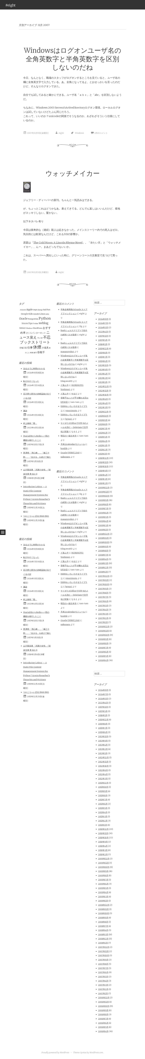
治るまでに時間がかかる (34, 368)
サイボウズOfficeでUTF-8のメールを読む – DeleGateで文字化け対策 (74, 427)
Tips (30, 323)
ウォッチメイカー (72, 173)
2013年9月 (103, 369)
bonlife (64, 448)
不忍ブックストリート (35, 339)
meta (47, 314)
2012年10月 (103, 395)
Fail (44, 310)
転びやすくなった (31, 381)
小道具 (45, 347)
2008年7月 (103, 555)
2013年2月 (103, 378)
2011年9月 (102, 420)
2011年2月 (102, 449)
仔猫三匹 (23, 348)
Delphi (35, 310)
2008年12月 (103, 534)
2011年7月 (102, 428)
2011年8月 (102, 424)
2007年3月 (103, 614)
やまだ (74, 393)
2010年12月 (103, 458)
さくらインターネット (36, 333)
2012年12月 (103, 386)
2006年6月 (103, 652)
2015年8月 (102, 352)
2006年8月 (103, 643)
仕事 (30, 347)
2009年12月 (103, 487)
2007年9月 (103, 588)
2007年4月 (103, 609)
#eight (10, 5)
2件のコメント (101, 133)
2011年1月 (102, 454)
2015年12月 (103, 348)
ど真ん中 (65, 385)
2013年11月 (103, 365)
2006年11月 (103, 631)
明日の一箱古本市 (68, 436)
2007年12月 (103, 576)
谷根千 (41, 352)
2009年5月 (103, 517)
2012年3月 (103, 407)
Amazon (23, 310)
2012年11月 (103, 390)
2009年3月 (103, 525)
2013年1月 (102, 382)
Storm (25, 323)
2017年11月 (103, 336)
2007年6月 (103, 601)
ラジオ (40, 338)
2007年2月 (103, 618)
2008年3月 (103, 563)
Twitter (35, 323)
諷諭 (25, 410)
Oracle (23, 318)
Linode (36, 314)
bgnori (68, 419)
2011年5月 (102, 437)
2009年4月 (103, 521)
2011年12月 (103, 411)
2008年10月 (103, 542)
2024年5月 (103, 327)
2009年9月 (103, 500)
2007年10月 (103, 584)
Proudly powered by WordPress (55, 1052)
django (40, 310)
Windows (79, 133)
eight (61, 133)
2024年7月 (103, 323)
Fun (48, 309)
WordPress (37, 328)
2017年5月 (102, 340)
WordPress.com (96, 1052)
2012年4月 (103, 403)
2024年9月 (103, 319)
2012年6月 (103, 399)
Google (24, 314)
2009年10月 (103, 496)
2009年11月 (103, 492)
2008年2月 (103, 567)
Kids (30, 314)
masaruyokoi (67, 351)
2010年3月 (103, 479)
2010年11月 (103, 462)
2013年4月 (103, 374)
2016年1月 (102, 344)
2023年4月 (103, 331)
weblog (43, 323)
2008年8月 (103, 550)
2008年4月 (103, 559)
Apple (29, 309)
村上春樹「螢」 (30, 423)
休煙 (37, 347)
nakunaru (65, 457)
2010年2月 (103, 483)
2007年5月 (103, 605)
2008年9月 (103, 546)
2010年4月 (103, 475)
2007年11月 (103, 580)
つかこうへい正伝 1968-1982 (36, 516)
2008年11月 (103, 538)
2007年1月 (103, 622)
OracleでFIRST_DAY (70, 452)
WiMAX (22, 328)
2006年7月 (103, 647)
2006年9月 (103, 639)
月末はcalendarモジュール (73, 444)
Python (45, 318)
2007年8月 (103, 593)
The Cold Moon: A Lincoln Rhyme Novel (58, 242)
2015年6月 (103, 361)
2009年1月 (103, 529)
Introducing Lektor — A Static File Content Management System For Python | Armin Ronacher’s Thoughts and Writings (36, 495)
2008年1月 (103, 572)
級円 (35, 353)
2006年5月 (103, 656)
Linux (42, 314)
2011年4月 (102, 441)
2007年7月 (103, 597)
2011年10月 (103, 416)
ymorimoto (71, 410)
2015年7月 (102, 357)
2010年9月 (103, 470)
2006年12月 (103, 626)
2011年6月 (102, 433)
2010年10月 (103, 466)
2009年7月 (103, 508)
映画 (31, 353)
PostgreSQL (33, 319)
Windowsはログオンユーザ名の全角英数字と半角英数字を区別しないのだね (72, 58)
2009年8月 (103, 504)
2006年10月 (103, 635)
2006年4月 (103, 660)
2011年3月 (102, 445)
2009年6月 (103, 513)
